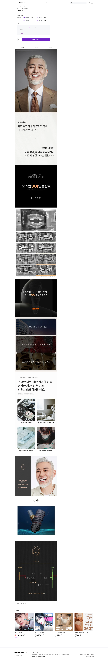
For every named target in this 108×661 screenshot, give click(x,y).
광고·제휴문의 (92, 654)
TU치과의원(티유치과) (22, 6)
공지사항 (88, 654)
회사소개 (81, 654)
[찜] (19, 39)
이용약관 (92, 656)
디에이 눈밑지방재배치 (39, 632)
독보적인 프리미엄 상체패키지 (60, 632)
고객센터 (84, 654)
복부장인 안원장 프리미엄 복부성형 (81, 632)
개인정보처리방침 (88, 656)
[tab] (22, 47)
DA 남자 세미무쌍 (18, 632)
